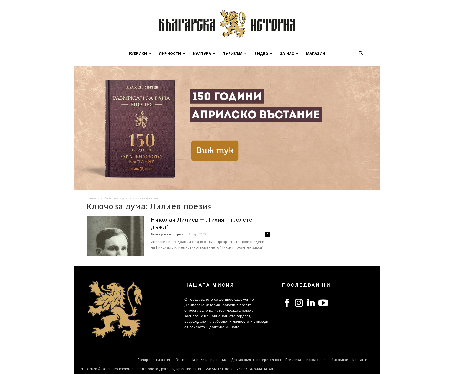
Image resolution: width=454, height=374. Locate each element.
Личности (170, 53)
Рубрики (138, 53)
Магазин (315, 53)
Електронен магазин (155, 359)
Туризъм (233, 53)
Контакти (359, 359)
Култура (202, 53)
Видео (261, 53)
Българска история (167, 234)
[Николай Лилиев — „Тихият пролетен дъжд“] (115, 236)
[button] (361, 54)
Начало (93, 198)
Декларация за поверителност (256, 359)
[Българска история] (227, 23)
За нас (287, 53)
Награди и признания (209, 359)
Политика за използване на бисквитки (316, 359)
